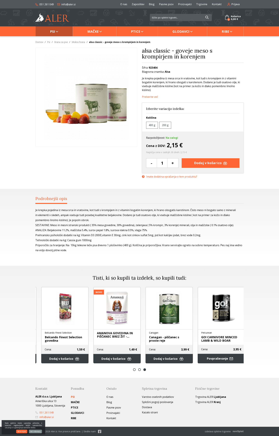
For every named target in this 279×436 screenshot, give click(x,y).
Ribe (225, 31)
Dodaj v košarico (208, 163)
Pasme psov (166, 4)
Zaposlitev (138, 4)
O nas (123, 4)
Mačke (93, 31)
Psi (52, 31)
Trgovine (201, 4)
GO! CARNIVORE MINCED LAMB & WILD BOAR (216, 338)
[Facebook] (99, 431)
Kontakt (217, 4)
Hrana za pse (61, 42)
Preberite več (150, 97)
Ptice (135, 31)
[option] (61, 325)
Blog (152, 4)
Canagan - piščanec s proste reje (161, 338)
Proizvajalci (185, 4)
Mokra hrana (78, 42)
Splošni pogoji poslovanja (157, 402)
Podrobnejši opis (51, 198)
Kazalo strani (150, 412)
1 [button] (134, 369)
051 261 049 (46, 4)
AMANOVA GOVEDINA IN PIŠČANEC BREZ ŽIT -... (111, 334)
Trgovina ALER (210, 397)
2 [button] (139, 369)
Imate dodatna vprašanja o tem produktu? (171, 176)
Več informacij (35, 431)
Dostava (147, 407)
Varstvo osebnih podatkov (158, 397)
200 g (165, 125)
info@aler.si (68, 4)
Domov (39, 42)
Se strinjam (21, 431)
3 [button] (144, 369)
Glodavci (180, 31)
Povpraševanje (214, 358)
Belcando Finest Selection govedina (60, 338)
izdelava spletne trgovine (218, 431)
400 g (152, 125)
